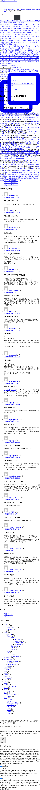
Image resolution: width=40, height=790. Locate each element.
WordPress (18, 644)
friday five (15, 101)
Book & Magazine (12, 661)
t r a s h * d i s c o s (14, 497)
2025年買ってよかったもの (9, 89)
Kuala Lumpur (11, 705)
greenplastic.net (13, 381)
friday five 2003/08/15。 (11, 183)
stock (9, 669)
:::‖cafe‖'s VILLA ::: (15, 527)
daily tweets (10, 627)
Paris (8, 708)
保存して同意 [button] (4, 789)
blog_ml (17, 639)
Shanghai (10, 711)
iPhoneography (11, 686)
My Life (6, 676)
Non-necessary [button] (4, 777)
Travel (5, 698)
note (5, 617)
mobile (6, 674)
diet (5, 631)
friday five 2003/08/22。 (11, 181)
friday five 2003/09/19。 (11, 177)
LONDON (10, 706)
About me (7, 613)
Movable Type (19, 642)
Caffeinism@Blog (14, 476)
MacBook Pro (15, 656)
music (9, 666)
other (5, 683)
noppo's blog (13, 328)
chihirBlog (12, 195)
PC (8, 653)
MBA (9, 696)
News (5, 679)
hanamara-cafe (13, 419)
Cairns (9, 701)
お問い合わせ (8, 615)
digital (23, 9)
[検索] (17, 17)
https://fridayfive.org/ (10, 390)
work (9, 678)
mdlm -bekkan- (13, 290)
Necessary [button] (3, 765)
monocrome (12, 227)
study (5, 693)
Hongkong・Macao (13, 703)
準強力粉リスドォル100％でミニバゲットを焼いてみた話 (19, 71)
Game (9, 663)
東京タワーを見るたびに (8, 80)
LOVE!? (11, 440)
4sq (8, 626)
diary (5, 624)
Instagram (10, 629)
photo (5, 684)
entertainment (8, 659)
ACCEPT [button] (10, 735)
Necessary (5, 766)
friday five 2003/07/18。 (11, 185)
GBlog (11, 210)
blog (33, 9)
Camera (9, 634)
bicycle (9, 691)
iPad (8, 651)
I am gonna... (13, 455)
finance (6, 668)
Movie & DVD (11, 664)
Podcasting (14, 646)
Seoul (9, 710)
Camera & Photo (12, 694)
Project (6, 688)
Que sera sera (13, 248)
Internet (28, 9)
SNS (12, 647)
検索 (1, 14)
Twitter (13, 649)
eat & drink (7, 658)
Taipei (9, 713)
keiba (5, 673)
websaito (11, 402)
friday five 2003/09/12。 (11, 179)
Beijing (9, 699)
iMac (12, 654)
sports (5, 689)
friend (5, 671)
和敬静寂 (12, 269)
